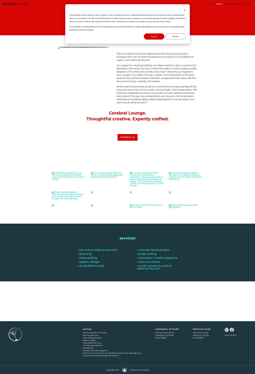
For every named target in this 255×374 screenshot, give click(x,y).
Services (237, 4)
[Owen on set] (53, 206)
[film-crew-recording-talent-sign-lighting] (108, 178)
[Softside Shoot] (92, 206)
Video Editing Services (92, 338)
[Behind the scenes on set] (186, 208)
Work (211, 4)
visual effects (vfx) (91, 265)
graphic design (89, 261)
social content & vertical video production (154, 267)
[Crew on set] (131, 193)
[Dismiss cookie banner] (185, 10)
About (220, 4)
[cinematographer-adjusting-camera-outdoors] (186, 180)
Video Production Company (94, 333)
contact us (127, 137)
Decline (175, 36)
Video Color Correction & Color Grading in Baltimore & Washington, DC (112, 353)
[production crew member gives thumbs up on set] (69, 199)
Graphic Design (89, 340)
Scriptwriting (88, 348)
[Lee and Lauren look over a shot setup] (69, 180)
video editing (88, 257)
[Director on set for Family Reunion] (92, 193)
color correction (149, 261)
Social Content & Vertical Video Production (101, 356)
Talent (228, 4)
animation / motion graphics (157, 257)
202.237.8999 (160, 338)
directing (85, 253)
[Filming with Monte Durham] (147, 208)
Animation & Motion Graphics (95, 351)
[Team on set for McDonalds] (170, 193)
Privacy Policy (231, 335)
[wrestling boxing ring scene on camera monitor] (147, 186)
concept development (153, 250)
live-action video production (98, 250)
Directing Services (90, 335)
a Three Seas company (139, 370)
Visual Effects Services (92, 343)
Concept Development (93, 345)
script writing (147, 253)
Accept (154, 36)
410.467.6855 (198, 338)
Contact (248, 4)
